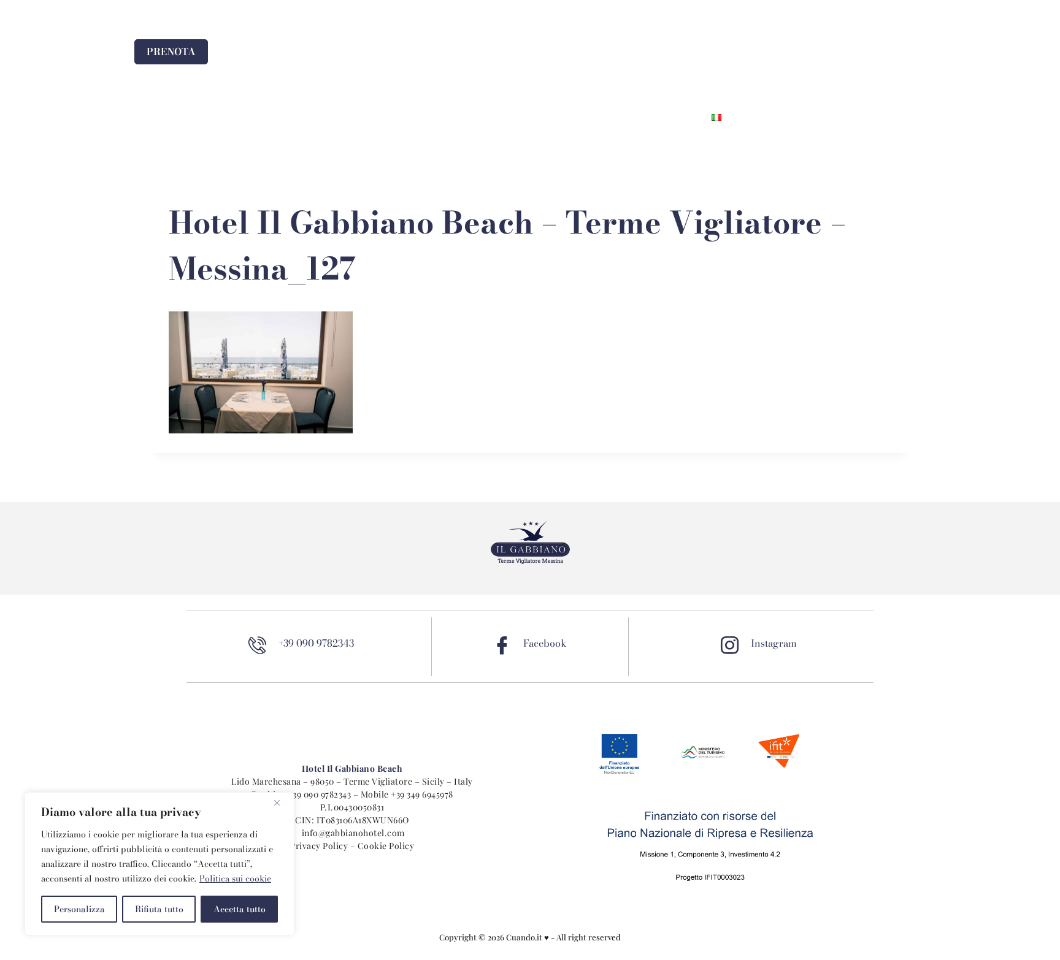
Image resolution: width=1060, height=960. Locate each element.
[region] (159, 863)
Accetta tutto (239, 909)
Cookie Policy (386, 845)
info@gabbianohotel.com (353, 833)
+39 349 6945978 (422, 794)
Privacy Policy (319, 845)
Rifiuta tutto (159, 909)
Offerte (536, 117)
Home (353, 117)
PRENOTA (171, 51)
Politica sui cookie (235, 878)
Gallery (597, 117)
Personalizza (79, 909)
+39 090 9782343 (319, 794)
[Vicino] (281, 802)
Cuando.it (525, 937)
